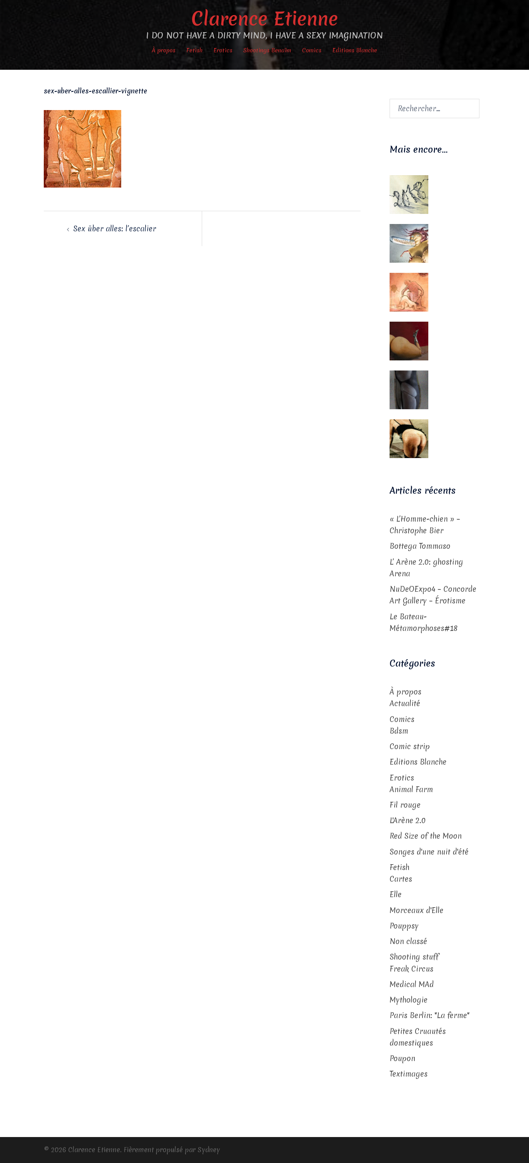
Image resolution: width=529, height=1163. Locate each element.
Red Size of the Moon (426, 836)
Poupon (402, 1058)
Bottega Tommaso (420, 546)
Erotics (222, 50)
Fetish (194, 50)
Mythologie (409, 1000)
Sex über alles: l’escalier (114, 229)
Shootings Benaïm (267, 50)
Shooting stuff (414, 957)
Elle (396, 894)
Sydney (209, 1149)
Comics (311, 50)
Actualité (405, 703)
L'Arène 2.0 (408, 820)
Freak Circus (411, 969)
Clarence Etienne (264, 18)
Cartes (401, 879)
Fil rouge (405, 805)
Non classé (408, 941)
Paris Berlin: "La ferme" (429, 1015)
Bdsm (399, 731)
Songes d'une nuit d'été (429, 852)
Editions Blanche (354, 50)
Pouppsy (404, 926)
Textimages (409, 1074)
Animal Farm (411, 789)
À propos (163, 50)
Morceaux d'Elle (416, 910)
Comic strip (410, 746)
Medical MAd (412, 984)
